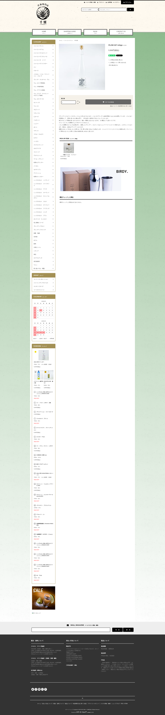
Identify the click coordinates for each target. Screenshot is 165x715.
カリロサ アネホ (40, 436)
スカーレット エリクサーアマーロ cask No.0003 (44, 495)
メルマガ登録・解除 (91, 2)
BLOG (95, 32)
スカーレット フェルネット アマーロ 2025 (44, 484)
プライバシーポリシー (93, 703)
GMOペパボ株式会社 (87, 709)
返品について (113, 106)
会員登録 (110, 2)
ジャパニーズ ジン (68, 40)
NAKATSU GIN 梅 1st (48, 382)
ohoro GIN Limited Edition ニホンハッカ (44, 474)
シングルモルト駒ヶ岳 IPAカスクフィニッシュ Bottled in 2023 (44, 565)
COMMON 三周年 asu (41, 455)
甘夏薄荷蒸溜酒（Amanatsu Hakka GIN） (44, 524)
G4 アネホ (39, 575)
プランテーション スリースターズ (44, 411)
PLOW (76, 40)
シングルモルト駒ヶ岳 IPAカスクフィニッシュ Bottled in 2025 (44, 544)
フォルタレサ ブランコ (42, 418)
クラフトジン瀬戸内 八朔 (38, 382)
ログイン (117, 2)
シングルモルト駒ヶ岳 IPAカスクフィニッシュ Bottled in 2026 (44, 392)
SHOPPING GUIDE (70, 32)
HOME (44, 32)
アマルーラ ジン (40, 514)
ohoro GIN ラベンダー (39, 362)
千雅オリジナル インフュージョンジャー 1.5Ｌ (68, 155)
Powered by (73, 712)
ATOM (126, 703)
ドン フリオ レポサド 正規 (43, 402)
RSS (122, 703)
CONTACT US (121, 32)
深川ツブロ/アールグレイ (42, 464)
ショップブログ (116, 703)
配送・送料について (59, 703)
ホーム (60, 40)
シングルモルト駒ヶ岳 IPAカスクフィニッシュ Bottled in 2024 (44, 554)
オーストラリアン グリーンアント (44, 427)
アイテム (128, 2)
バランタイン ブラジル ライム (43, 505)
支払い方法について (47, 703)
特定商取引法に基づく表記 (124, 106)
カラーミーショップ (69, 709)
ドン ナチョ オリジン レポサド (44, 446)
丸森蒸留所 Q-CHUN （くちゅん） (44, 534)
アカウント (101, 2)
